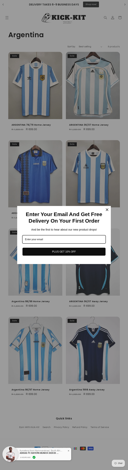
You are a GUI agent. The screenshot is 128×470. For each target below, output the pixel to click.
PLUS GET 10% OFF (64, 251)
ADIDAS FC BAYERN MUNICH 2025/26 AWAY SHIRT (39, 450)
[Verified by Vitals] (34, 455)
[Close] (107, 209)
